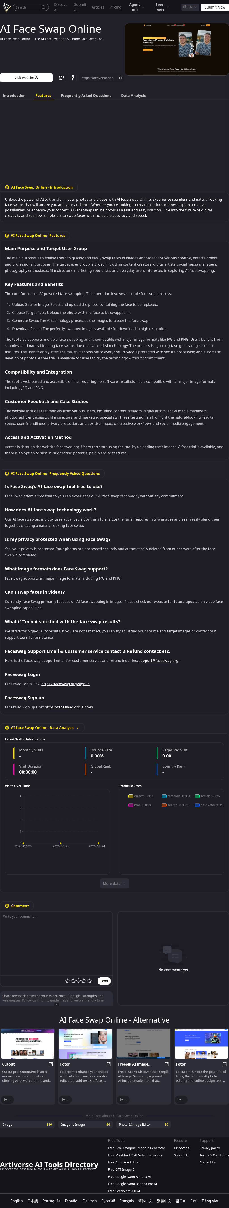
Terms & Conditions (214, 1155)
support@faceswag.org (158, 660)
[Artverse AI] (6, 7)
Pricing (115, 7)
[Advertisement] (114, 138)
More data (112, 883)
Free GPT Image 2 (121, 1169)
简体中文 (145, 1200)
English (17, 1200)
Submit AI (80, 7)
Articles (98, 7)
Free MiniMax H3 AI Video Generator (135, 1155)
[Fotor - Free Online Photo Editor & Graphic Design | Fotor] (85, 1044)
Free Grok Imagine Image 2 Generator (136, 1148)
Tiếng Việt (210, 1200)
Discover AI (61, 7)
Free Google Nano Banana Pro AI (132, 1184)
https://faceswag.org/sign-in (65, 683)
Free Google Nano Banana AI (129, 1176)
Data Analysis (133, 95)
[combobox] (190, 7)
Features (43, 95)
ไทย (194, 1200)
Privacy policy (210, 1148)
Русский (108, 1200)
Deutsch (90, 1200)
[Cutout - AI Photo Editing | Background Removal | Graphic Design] (27, 1044)
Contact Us (208, 1162)
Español (71, 1200)
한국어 (181, 1200)
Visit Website (24, 77)
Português (51, 1200)
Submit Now (215, 7)
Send (104, 981)
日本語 (32, 1200)
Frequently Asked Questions (86, 95)
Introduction (14, 95)
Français (127, 1200)
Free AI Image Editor (123, 1162)
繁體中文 (164, 1200)
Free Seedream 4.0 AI (124, 1191)
